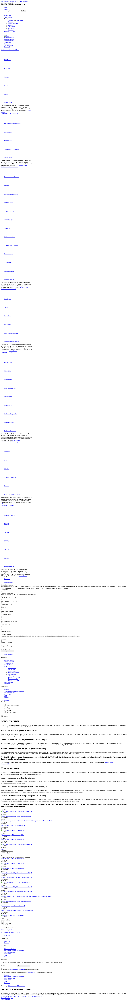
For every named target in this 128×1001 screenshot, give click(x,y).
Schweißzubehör (8, 663)
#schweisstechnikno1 (13, 705)
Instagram (7, 941)
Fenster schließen (5, 764)
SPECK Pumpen (11, 712)
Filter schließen (5, 700)
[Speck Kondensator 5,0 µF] (9, 887)
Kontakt (6, 689)
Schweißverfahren (9, 660)
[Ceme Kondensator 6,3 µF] (9, 816)
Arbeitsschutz (8, 664)
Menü (5, 7)
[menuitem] (65, 7)
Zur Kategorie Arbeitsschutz (8, 289)
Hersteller (3, 702)
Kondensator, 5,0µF (18, 839)
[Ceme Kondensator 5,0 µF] (9, 877)
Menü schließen (8, 17)
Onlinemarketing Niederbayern (16, 986)
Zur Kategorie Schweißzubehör (9, 167)
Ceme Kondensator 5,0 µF (24, 877)
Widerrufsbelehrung (9, 692)
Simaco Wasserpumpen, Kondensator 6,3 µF (39, 821)
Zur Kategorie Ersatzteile (7, 352)
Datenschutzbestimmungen (17, 969)
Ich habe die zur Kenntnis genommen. (21, 969)
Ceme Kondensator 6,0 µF (24, 901)
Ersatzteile (7, 666)
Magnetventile (11, 671)
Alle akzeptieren (5, 999)
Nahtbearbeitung (8, 682)
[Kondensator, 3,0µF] (7, 835)
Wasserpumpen (12, 668)
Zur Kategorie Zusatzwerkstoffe (9, 113)
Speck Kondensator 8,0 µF (24, 844)
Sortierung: (4, 850)
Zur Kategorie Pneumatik (8, 505)
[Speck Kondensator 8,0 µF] (9, 844)
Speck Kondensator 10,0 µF (25, 910)
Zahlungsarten (11, 26)
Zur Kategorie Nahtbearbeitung (9, 442)
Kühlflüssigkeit (12, 676)
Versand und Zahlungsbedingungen (14, 691)
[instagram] (7, 935)
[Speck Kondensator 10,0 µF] (9, 910)
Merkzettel (10, 30)
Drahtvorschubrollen (13, 672)
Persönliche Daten (13, 23)
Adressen (10, 25)
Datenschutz (7, 694)
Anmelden (11, 20)
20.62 (7, 716)
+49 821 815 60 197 (6, 929)
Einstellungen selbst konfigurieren (22, 996)
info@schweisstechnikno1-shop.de (10, 932)
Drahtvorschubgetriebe (14, 677)
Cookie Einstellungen (7, 998)
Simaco (9, 710)
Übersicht (10, 22)
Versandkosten (31, 972)
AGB (5, 696)
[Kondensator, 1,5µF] (7, 830)
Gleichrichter (11, 669)
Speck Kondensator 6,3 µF (24, 811)
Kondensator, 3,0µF (18, 835)
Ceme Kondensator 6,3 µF (24, 816)
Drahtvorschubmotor (13, 680)
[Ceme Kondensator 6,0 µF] (9, 901)
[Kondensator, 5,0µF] (7, 839)
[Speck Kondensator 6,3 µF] (9, 811)
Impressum (7, 697)
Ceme (8, 708)
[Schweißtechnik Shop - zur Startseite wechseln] (14, 1)
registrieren (20, 20)
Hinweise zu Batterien (10, 949)
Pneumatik (7, 683)
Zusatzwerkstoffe (9, 661)
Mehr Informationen (6, 996)
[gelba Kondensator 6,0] (8, 915)
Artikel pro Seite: (5, 854)
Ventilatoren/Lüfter (13, 679)
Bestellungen (11, 28)
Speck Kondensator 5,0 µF (24, 887)
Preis (2, 715)
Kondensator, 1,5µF (18, 830)
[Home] (6, 36)
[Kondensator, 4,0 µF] (7, 825)
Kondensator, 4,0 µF (19, 825)
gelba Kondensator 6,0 (21, 915)
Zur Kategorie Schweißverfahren (10, 50)
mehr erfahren (23, 165)
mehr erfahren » (109, 762)
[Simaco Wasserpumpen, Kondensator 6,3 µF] (14, 821)
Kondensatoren (12, 674)
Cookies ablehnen (37, 996)
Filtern (2, 849)
